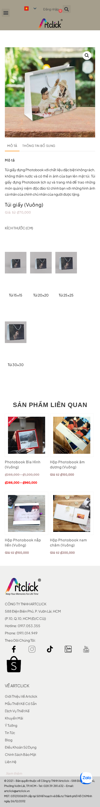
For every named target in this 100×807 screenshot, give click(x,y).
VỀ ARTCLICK (17, 685)
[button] (6, 13)
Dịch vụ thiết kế (17, 711)
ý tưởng (11, 725)
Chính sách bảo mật (20, 754)
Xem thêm (14, 773)
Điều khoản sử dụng (20, 747)
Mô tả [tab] (12, 146)
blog (8, 740)
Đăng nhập (51, 9)
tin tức (10, 732)
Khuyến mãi (14, 718)
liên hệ (11, 761)
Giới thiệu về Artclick (21, 696)
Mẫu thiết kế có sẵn (21, 703)
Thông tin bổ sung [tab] (38, 146)
